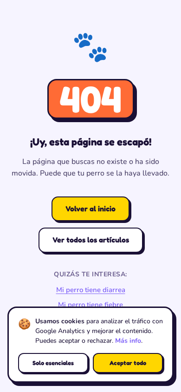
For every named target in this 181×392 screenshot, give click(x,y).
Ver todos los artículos (90, 239)
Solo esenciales (53, 362)
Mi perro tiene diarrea (90, 289)
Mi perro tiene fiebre (90, 304)
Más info (128, 340)
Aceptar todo (128, 362)
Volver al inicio (90, 208)
